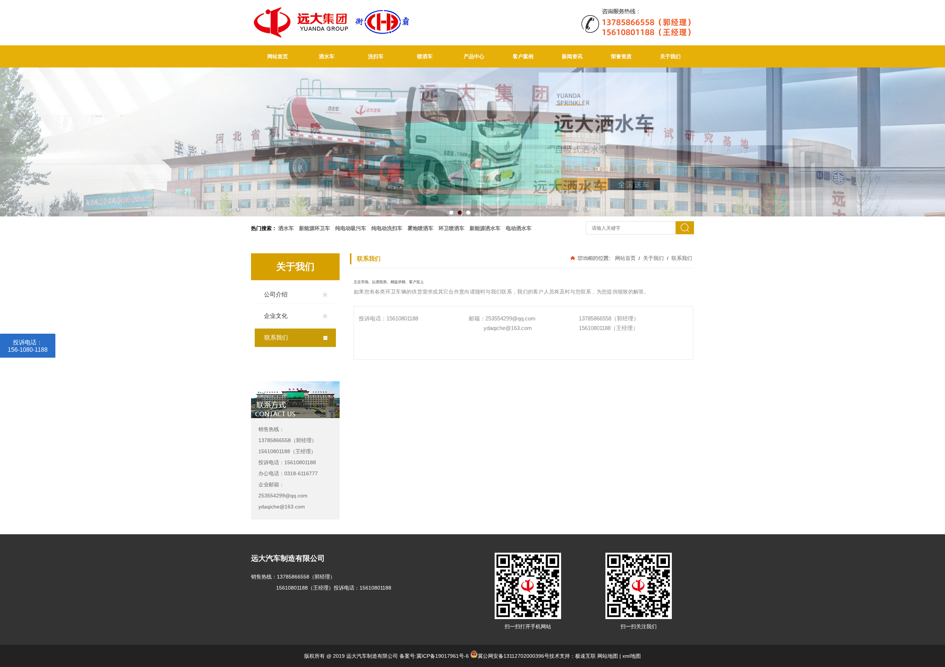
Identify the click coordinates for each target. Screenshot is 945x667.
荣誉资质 (621, 56)
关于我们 (670, 56)
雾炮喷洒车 (420, 228)
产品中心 (474, 56)
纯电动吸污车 (350, 228)
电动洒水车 (519, 228)
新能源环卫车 (314, 228)
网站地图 (607, 656)
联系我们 (681, 258)
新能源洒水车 (485, 228)
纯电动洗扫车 (386, 228)
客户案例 (523, 56)
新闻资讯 (572, 56)
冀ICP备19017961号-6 (442, 656)
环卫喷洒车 (451, 228)
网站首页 (277, 56)
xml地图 (631, 656)
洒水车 (326, 56)
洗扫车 (376, 56)
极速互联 (585, 656)
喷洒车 (425, 56)
